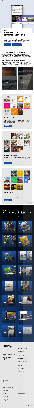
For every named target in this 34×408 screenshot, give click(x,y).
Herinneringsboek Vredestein (22, 346)
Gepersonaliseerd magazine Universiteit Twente (24, 364)
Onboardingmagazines (6, 384)
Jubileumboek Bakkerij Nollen (22, 361)
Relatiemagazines (5, 381)
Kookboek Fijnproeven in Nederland (23, 372)
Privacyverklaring (14, 405)
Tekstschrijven (5, 400)
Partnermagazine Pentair (21, 368)
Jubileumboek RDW (20, 354)
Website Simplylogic (21, 365)
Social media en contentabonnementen (9, 397)
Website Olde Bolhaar (21, 371)
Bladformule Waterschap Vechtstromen (23, 349)
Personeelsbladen (5, 380)
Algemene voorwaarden (5, 406)
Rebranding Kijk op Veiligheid (22, 348)
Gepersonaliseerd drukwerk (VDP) (8, 387)
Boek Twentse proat (21, 360)
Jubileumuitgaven (5, 390)
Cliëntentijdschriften (6, 383)
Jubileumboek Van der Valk (22, 357)
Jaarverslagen (5, 393)
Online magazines (5, 396)
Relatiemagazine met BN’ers (22, 358)
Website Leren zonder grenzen (22, 355)
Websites (4, 394)
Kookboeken (4, 391)
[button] (30, 1)
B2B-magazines (5, 378)
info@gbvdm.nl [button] (20, 384)
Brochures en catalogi (6, 386)
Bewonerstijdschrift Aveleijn (22, 369)
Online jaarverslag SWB (21, 351)
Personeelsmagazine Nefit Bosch (22, 352)
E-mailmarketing (5, 399)
